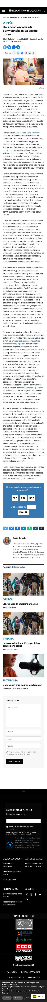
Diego (18, 133)
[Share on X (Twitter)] (5, 47)
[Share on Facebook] (14, 47)
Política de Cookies (16, 977)
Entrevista (10, 680)
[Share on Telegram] (18, 47)
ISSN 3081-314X (9, 879)
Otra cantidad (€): (18, 507)
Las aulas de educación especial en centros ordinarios (21, 644)
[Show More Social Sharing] (23, 47)
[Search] (43, 10)
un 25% (13, 150)
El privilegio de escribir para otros (20, 604)
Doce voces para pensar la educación (22, 685)
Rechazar (18, 998)
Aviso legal (12, 972)
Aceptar (6, 998)
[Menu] (3, 10)
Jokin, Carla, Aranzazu (30, 133)
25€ (23, 498)
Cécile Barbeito (8, 39)
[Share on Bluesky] (9, 47)
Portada (5, 17)
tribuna (8, 638)
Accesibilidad (34, 977)
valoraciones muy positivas (31, 388)
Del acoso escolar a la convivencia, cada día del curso (20, 30)
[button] (23, 791)
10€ (15, 498)
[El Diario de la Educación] (25, 10)
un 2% (5, 150)
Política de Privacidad (30, 972)
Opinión (8, 23)
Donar (23, 512)
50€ (31, 498)
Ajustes (28, 998)
